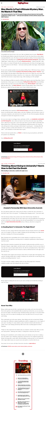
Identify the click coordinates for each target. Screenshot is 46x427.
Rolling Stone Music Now (29, 81)
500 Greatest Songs (22, 110)
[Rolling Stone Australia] (23, 3)
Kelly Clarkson (17, 85)
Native (26, 346)
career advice (14, 346)
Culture (5, 163)
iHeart (20, 132)
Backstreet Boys (26, 61)
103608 (9, 346)
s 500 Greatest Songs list (27, 59)
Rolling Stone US (8, 138)
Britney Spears (32, 83)
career (42, 230)
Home (2, 163)
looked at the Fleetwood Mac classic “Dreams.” (29, 71)
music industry (21, 346)
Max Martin (40, 54)
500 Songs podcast (21, 156)
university (30, 346)
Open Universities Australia (13, 221)
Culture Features (11, 163)
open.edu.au (32, 343)
